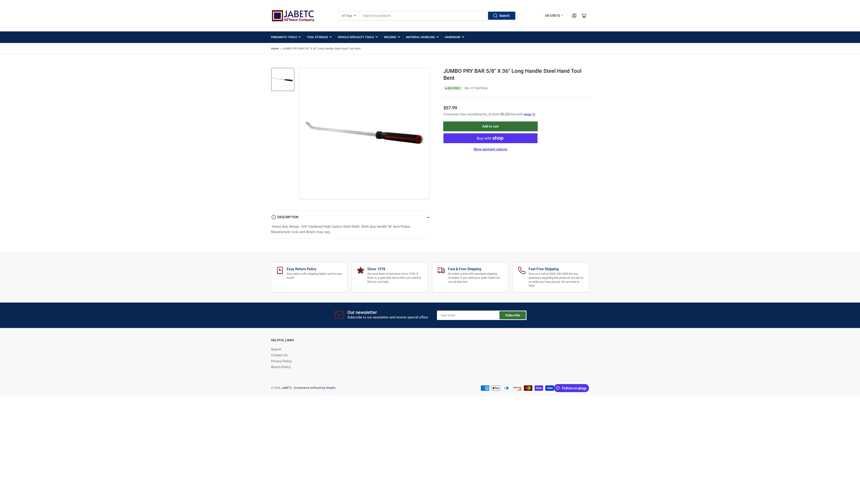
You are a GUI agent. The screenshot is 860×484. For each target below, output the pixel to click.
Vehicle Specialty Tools (356, 37)
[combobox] (438, 15)
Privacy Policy (281, 361)
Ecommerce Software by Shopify (314, 387)
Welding (390, 37)
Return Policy (281, 367)
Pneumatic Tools (284, 37)
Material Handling (420, 37)
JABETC (287, 387)
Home (275, 48)
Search (504, 16)
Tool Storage (317, 37)
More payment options (490, 149)
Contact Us (279, 355)
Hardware (452, 37)
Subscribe (512, 315)
